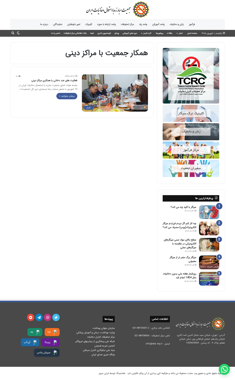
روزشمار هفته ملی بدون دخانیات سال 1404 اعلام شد (179, 276)
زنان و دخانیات (177, 24)
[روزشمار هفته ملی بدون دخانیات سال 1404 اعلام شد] (209, 279)
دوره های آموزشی (130, 33)
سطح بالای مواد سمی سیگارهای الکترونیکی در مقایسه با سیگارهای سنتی (180, 243)
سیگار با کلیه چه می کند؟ (183, 207)
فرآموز (192, 24)
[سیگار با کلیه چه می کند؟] (209, 212)
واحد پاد (143, 24)
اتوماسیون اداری (104, 33)
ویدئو (117, 33)
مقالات (169, 33)
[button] (224, 369)
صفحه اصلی (192, 33)
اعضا (92, 33)
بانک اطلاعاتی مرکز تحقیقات (75, 33)
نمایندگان (57, 24)
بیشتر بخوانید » (67, 96)
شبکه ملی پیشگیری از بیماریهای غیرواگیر (95, 341)
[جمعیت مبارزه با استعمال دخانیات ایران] (117, 9)
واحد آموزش (158, 24)
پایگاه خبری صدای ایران (103, 355)
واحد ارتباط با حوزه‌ (106, 24)
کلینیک (88, 24)
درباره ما (44, 24)
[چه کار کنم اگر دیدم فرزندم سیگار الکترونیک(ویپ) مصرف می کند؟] (209, 228)
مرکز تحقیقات (127, 24)
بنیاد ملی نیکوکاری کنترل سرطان (99, 350)
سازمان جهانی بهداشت (104, 328)
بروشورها (159, 33)
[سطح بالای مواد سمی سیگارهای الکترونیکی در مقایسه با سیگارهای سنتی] (209, 245)
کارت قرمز (147, 33)
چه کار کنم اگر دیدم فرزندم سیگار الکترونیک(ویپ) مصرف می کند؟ (179, 225)
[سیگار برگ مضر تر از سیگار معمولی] (209, 262)
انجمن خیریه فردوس (104, 346)
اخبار (181, 33)
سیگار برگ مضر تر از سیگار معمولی (183, 259)
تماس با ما (55, 33)
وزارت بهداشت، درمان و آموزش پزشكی (95, 332)
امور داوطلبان (73, 24)
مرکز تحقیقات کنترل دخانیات (101, 337)
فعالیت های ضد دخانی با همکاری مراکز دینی (54, 80)
